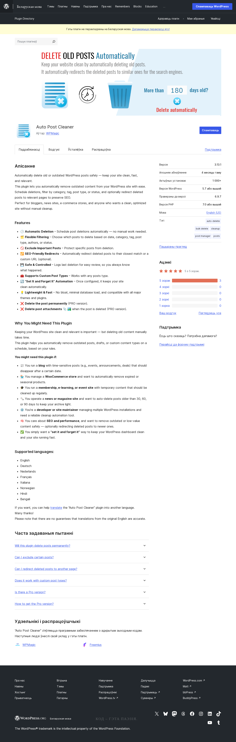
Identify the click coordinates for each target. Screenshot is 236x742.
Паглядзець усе (210, 313)
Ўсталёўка (75, 149)
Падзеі (145, 686)
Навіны (19, 686)
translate (56, 507)
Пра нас (20, 680)
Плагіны (61, 692)
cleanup (215, 228)
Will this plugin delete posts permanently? (42, 545)
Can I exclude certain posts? (34, 557)
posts (217, 236)
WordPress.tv (108, 698)
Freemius (96, 645)
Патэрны (62, 698)
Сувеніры (148, 698)
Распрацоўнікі (108, 692)
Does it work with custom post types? (41, 580)
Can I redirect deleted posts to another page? (46, 569)
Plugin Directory (24, 18)
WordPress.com (194, 680)
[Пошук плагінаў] (54, 41)
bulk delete (202, 228)
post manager (203, 236)
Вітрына (62, 680)
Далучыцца (148, 680)
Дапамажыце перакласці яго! (151, 29)
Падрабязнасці (29, 149)
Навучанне (106, 680)
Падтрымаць (150, 692)
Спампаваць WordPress (212, 6)
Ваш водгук (167, 313)
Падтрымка (213, 149)
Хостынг (20, 692)
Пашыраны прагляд (173, 246)
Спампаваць (210, 130)
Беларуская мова (60, 718)
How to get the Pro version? (34, 604)
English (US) (213, 212)
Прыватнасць (23, 698)
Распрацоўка (101, 149)
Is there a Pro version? (30, 592)
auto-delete (213, 221)
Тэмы (60, 686)
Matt (187, 686)
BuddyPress (192, 698)
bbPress (189, 692)
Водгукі (53, 149)
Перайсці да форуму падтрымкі (181, 344)
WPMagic (52, 133)
